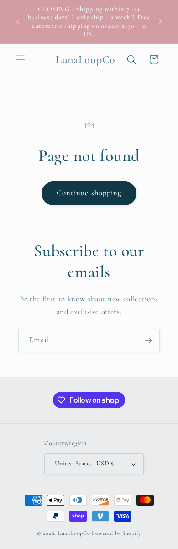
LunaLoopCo (74, 533)
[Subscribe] (148, 340)
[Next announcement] (161, 22)
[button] (20, 59)
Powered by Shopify (116, 533)
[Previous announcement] (18, 22)
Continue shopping (89, 192)
